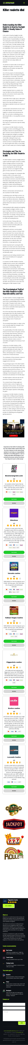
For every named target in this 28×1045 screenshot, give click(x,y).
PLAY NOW (14, 499)
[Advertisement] (14, 878)
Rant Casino (9, 950)
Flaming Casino (10, 963)
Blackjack (8, 990)
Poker (7, 982)
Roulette (8, 974)
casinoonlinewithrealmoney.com (11, 1030)
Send (22, 1023)
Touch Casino (9, 957)
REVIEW (14, 503)
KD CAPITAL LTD (19, 1032)
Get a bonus (8, 905)
